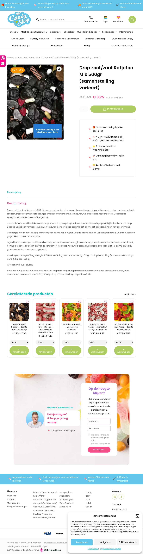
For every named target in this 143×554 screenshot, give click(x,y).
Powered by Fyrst (39, 546)
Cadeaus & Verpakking (44, 506)
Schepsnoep (108, 32)
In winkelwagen (115, 109)
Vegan (89, 506)
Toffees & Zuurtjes (21, 45)
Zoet (88, 495)
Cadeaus (54, 32)
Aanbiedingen (66, 499)
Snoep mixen (65, 492)
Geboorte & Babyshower (67, 38)
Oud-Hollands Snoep (87, 32)
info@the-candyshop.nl (61, 430)
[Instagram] (114, 497)
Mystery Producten (39, 38)
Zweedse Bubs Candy (122, 38)
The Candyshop (119, 509)
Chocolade (69, 32)
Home (10, 57)
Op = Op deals (66, 503)
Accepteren (82, 542)
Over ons (11, 495)
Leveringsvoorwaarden (18, 546)
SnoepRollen (57, 45)
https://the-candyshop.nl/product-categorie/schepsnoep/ (45, 499)
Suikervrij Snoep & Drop (122, 45)
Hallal (88, 503)
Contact (11, 499)
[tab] (14, 192)
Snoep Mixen (18, 38)
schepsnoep (21, 57)
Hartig (87, 45)
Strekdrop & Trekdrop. (95, 38)
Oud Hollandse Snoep (43, 510)
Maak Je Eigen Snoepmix (33, 32)
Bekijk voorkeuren (128, 542)
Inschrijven (98, 449)
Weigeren (105, 542)
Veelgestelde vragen (17, 506)
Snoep (13, 32)
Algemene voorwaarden (110, 548)
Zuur (88, 499)
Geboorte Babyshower (44, 517)
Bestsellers (64, 495)
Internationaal (126, 32)
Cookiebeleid (93, 548)
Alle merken (65, 506)
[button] (137, 516)
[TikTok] (121, 497)
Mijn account (13, 503)
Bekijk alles (129, 294)
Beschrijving (14, 192)
